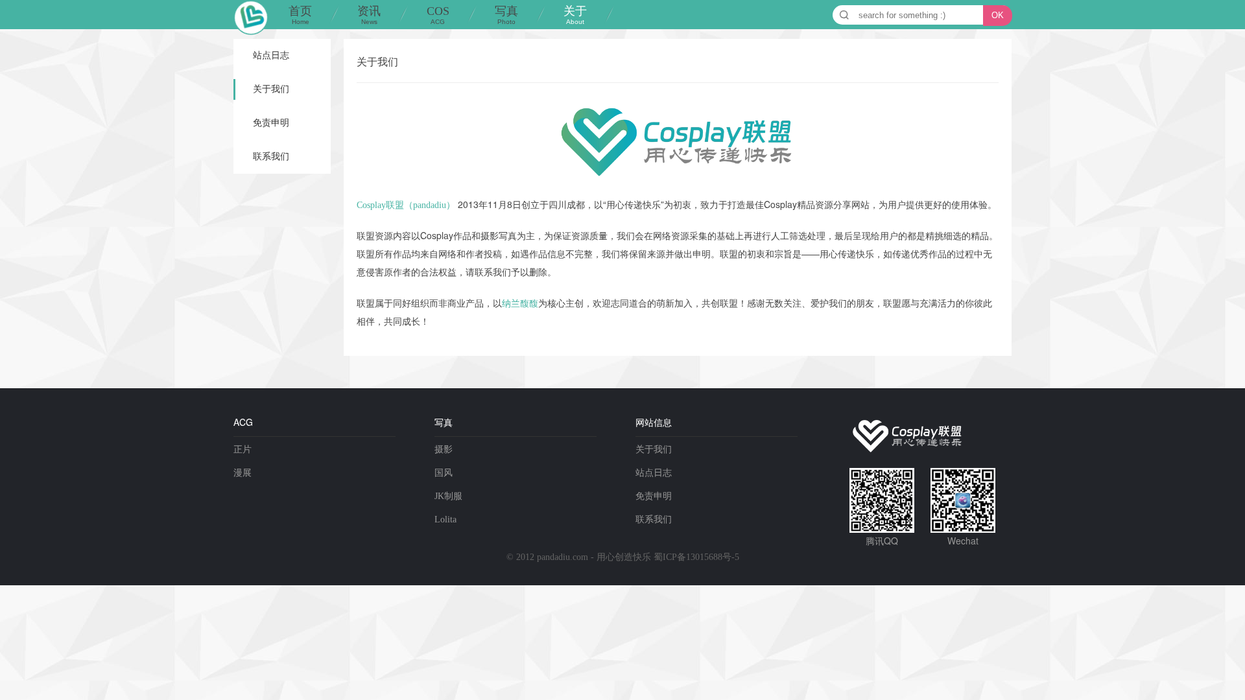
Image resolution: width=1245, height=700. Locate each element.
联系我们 (271, 156)
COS (438, 15)
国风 (443, 473)
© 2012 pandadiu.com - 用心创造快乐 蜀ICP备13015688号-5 (622, 557)
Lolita (445, 519)
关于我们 (271, 89)
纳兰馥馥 (520, 304)
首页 (300, 15)
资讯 (369, 15)
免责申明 (271, 123)
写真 (506, 15)
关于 (575, 15)
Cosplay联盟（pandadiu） (406, 205)
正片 (242, 449)
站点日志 (271, 55)
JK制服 (448, 496)
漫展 (242, 473)
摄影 (443, 449)
